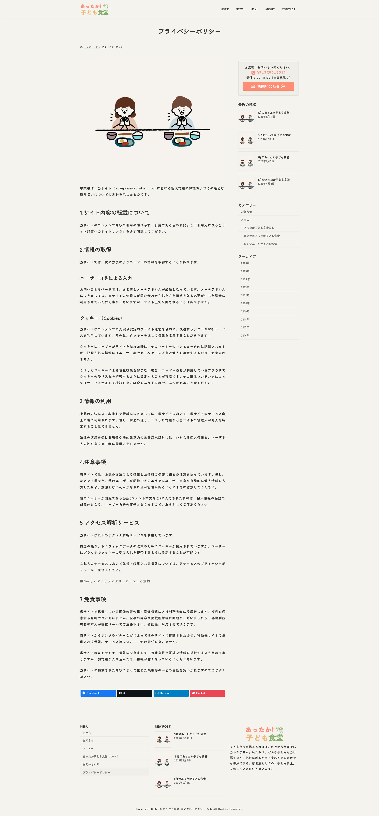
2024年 (245, 279)
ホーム (87, 732)
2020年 (245, 303)
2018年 (245, 319)
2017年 (245, 327)
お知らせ (246, 212)
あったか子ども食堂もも (259, 228)
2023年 (245, 287)
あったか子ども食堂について (101, 756)
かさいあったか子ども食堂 (260, 244)
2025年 (245, 271)
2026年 (245, 263)
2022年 (245, 295)
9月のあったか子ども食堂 (273, 112)
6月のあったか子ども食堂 (273, 157)
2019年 (245, 311)
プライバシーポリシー (96, 772)
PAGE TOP (367, 787)
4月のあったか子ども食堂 (273, 180)
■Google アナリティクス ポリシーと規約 (115, 581)
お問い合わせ (91, 764)
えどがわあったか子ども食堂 (262, 236)
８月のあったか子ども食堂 (274, 135)
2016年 (245, 335)
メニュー (246, 219)
